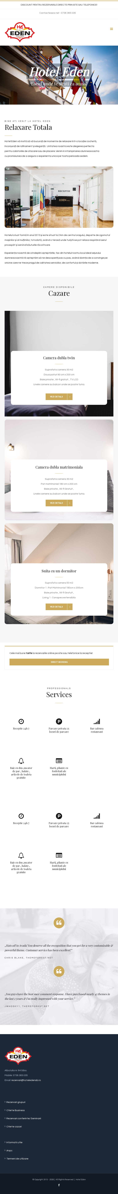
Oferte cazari (14, 1126)
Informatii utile (14, 1142)
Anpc (9, 1150)
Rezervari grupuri (15, 1102)
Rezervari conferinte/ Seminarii (23, 1118)
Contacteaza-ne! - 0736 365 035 (57, 13)
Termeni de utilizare (17, 1158)
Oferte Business (15, 1110)
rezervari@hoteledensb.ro (26, 1080)
